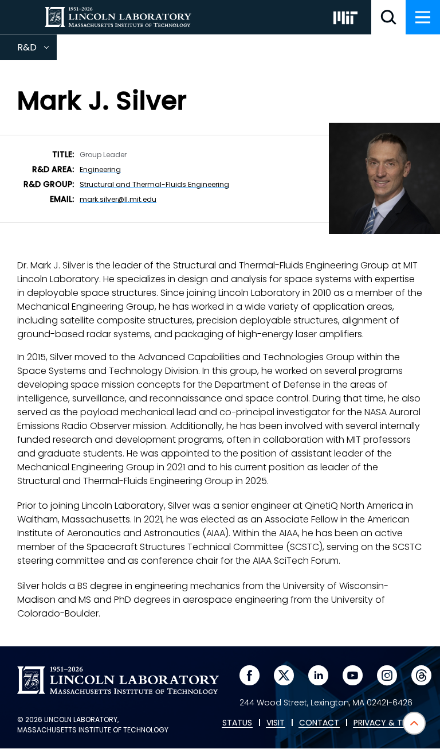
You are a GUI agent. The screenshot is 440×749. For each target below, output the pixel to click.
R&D (37, 50)
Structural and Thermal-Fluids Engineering (154, 184)
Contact (319, 723)
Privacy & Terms (387, 723)
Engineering (100, 169)
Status (237, 723)
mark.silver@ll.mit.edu (118, 199)
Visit (275, 723)
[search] (388, 17)
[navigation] (423, 17)
